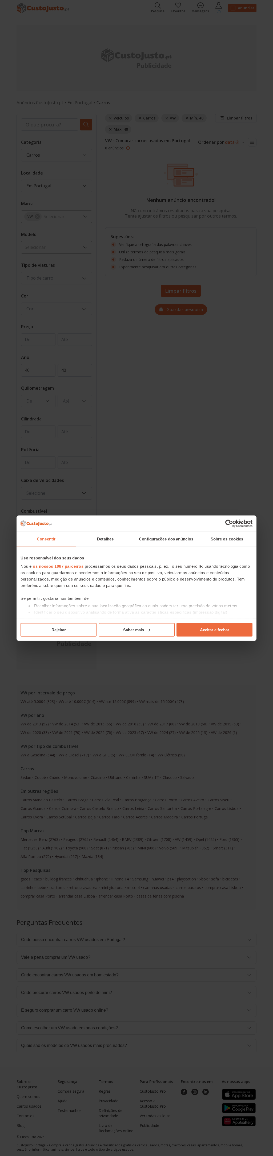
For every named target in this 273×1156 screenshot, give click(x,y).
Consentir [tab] (46, 538)
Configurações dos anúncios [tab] (166, 538)
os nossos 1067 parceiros (58, 566)
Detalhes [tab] (105, 538)
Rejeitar (58, 629)
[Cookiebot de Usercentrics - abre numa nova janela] (229, 523)
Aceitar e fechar (214, 629)
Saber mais (133, 629)
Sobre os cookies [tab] (227, 538)
